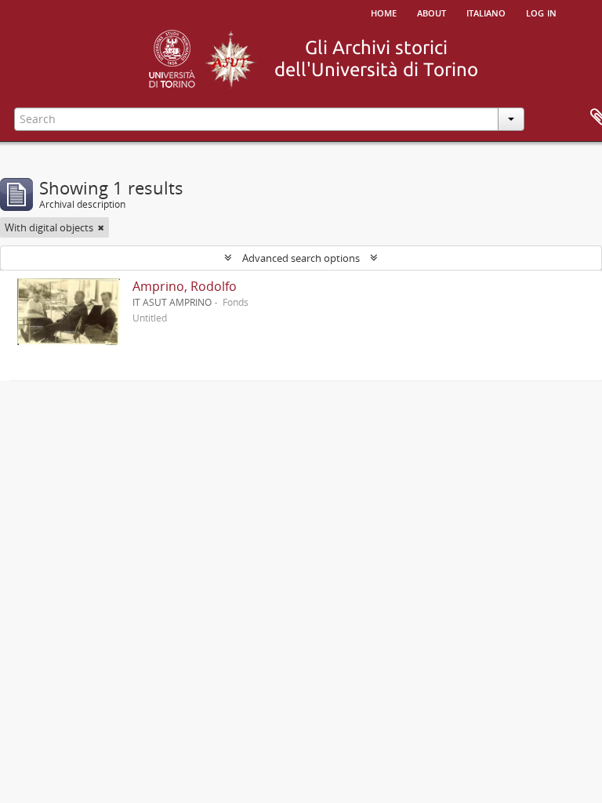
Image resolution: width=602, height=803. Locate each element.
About (431, 11)
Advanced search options (301, 258)
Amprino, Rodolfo (184, 286)
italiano (486, 11)
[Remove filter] (101, 227)
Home (384, 11)
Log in (541, 11)
